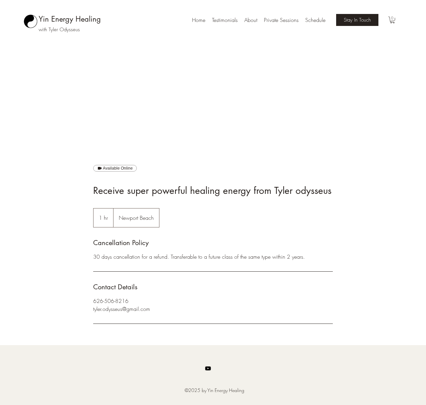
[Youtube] (208, 368)
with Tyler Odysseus (59, 29)
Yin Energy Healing (70, 19)
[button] (392, 20)
